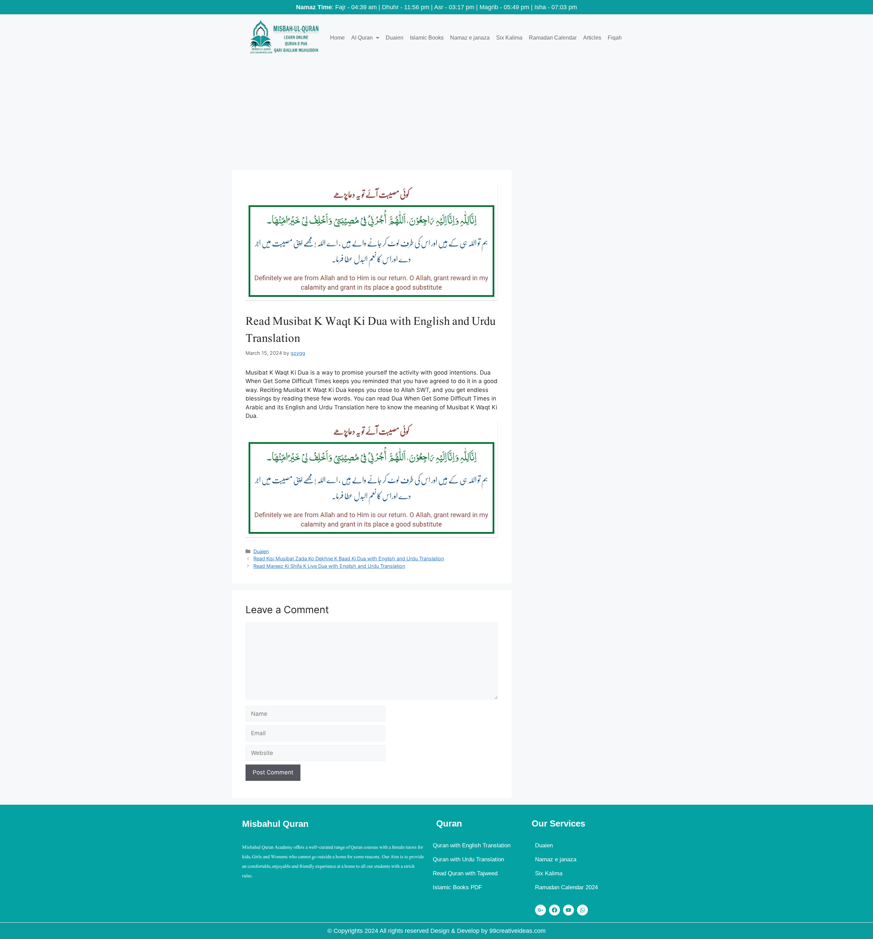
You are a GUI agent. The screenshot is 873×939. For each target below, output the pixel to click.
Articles (592, 38)
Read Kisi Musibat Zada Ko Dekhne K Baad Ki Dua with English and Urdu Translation (348, 558)
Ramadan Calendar (553, 38)
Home (337, 38)
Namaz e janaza (470, 38)
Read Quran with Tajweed (465, 873)
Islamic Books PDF (457, 887)
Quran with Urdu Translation (468, 859)
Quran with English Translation (472, 845)
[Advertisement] (436, 112)
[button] (365, 38)
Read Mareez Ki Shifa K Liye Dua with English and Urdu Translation (329, 566)
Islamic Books (427, 38)
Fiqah (615, 38)
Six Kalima (509, 38)
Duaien (394, 38)
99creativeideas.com (517, 930)
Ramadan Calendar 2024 (566, 887)
